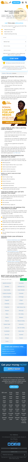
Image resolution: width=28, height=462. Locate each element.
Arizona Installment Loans (13, 240)
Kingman (7, 307)
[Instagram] (18, 444)
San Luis (7, 327)
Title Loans (8, 73)
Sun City (7, 334)
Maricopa (21, 310)
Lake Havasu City (21, 307)
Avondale (21, 283)
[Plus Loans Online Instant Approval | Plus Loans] (5, 2)
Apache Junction (7, 283)
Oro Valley (21, 314)
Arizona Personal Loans (13, 251)
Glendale (7, 303)
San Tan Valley (21, 327)
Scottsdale (6, 331)
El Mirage (21, 296)
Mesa (7, 314)
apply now (16, 2)
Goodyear (21, 303)
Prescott (7, 320)
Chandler (21, 293)
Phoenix (21, 317)
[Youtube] (9, 444)
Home (3, 73)
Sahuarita (21, 324)
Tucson (21, 338)
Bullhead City (21, 286)
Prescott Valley (21, 320)
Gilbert (21, 300)
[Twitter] (12, 444)
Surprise (21, 334)
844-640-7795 (14, 441)
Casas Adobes (21, 290)
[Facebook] (15, 444)
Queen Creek (7, 324)
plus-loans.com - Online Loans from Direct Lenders (12, 457)
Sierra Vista (21, 331)
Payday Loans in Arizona (13, 261)
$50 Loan (4, 392)
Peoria (6, 317)
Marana (7, 310)
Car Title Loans (16, 152)
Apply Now (14, 386)
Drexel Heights (6, 296)
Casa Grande (7, 290)
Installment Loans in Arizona (9, 353)
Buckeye (7, 286)
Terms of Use (4, 68)
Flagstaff (7, 300)
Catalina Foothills (7, 293)
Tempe (7, 338)
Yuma (6, 341)
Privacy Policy (20, 67)
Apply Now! (14, 369)
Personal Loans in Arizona (8, 351)
